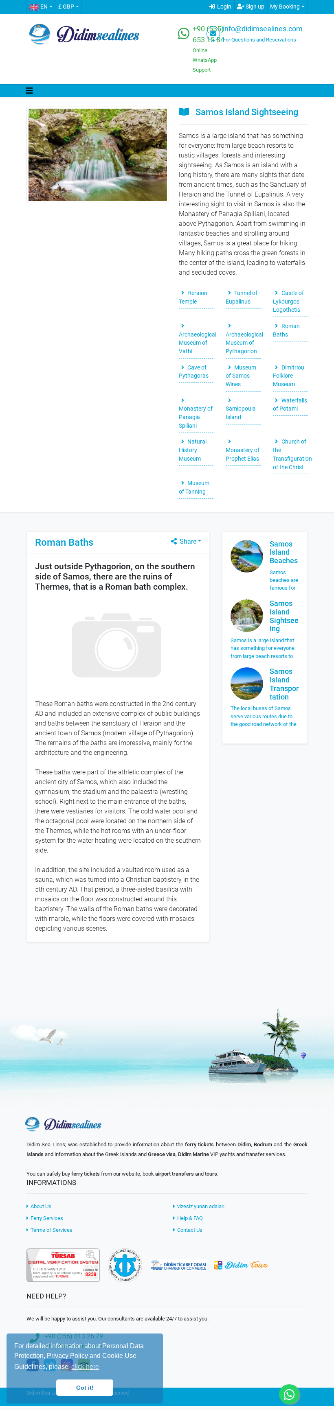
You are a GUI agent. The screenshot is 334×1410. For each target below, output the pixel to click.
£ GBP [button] (66, 6)
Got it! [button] (85, 1387)
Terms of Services (51, 1230)
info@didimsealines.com (263, 29)
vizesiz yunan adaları (200, 1206)
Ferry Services (46, 1218)
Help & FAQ (189, 1218)
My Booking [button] (285, 6)
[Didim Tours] (240, 1264)
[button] (40, 7)
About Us (40, 1206)
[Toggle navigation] (29, 91)
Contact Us (189, 1230)
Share (187, 541)
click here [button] (85, 1366)
